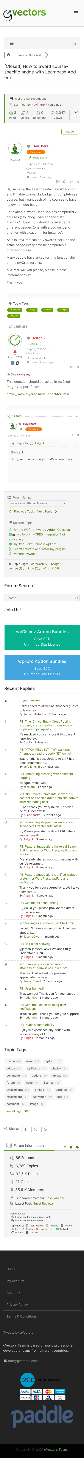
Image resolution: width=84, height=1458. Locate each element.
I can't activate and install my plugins (39, 549)
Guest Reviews (29, 701)
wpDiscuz (33, 1068)
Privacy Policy (17, 1304)
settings (61, 1089)
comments (14, 1075)
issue (29, 1082)
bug (59, 1096)
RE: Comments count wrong (38, 902)
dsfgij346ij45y (32, 766)
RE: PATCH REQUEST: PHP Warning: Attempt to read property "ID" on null (45, 751)
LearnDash (15, 309)
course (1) (16, 568)
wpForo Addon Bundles (42, 667)
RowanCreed (32, 981)
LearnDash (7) (39, 564)
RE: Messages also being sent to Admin (47, 923)
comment (13, 1104)
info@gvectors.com (23, 1361)
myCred (14, 315)
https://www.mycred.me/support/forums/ (38, 394)
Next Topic (45, 511)
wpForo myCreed (25, 553)
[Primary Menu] (76, 13)
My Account (15, 1281)
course (48, 309)
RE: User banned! (31, 988)
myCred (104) (50, 568)
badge (32, 309)
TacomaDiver (31, 936)
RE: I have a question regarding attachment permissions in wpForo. (43, 966)
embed (39, 1089)
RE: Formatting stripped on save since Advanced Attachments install (46, 824)
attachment (14, 1096)
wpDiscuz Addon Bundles (42, 638)
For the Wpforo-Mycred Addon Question (41, 529)
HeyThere (38, 104)
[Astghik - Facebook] (13, 364)
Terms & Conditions (21, 1316)
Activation (39, 1096)
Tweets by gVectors (18, 1332)
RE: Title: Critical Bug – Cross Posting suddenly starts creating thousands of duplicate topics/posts (46, 725)
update (36, 1075)
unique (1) (32, 568)
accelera (29, 786)
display (56, 1068)
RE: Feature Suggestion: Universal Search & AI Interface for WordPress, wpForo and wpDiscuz (48, 850)
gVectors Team (55, 1449)
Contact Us (14, 1293)
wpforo (49, 1061)
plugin (11, 1061)
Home (11, 1269)
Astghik (39, 338)
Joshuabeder (55, 1198)
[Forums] (9, 54)
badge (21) (58, 564)
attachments (15, 1089)
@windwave (20, 374)
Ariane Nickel (32, 815)
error (29, 1061)
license (49, 1082)
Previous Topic (23, 511)
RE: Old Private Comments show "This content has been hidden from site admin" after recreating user (48, 798)
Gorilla (27, 742)
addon (11, 1068)
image (34, 1104)
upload (56, 1075)
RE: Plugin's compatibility (36, 1024)
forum (11, 1082)
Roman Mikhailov (34, 714)
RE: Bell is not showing (35, 944)
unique (64, 309)
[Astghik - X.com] (17, 364)
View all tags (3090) (18, 1111)
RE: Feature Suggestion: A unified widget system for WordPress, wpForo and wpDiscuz (48, 878)
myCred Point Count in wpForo (34, 544)
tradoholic (30, 997)
